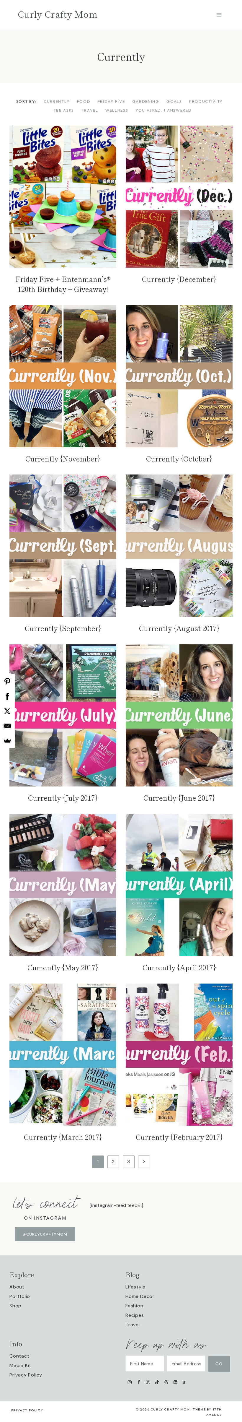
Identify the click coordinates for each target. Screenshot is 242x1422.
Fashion (134, 1306)
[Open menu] (218, 14)
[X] (7, 711)
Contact (19, 1356)
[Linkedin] (175, 1382)
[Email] (7, 726)
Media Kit (20, 1365)
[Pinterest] (148, 1382)
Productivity (206, 101)
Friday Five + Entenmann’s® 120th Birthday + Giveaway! (63, 284)
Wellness (116, 110)
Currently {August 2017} (179, 628)
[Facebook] (139, 1382)
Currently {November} (62, 458)
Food (84, 101)
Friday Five (111, 101)
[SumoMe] (7, 740)
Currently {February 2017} (179, 1137)
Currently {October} (179, 458)
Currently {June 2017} (179, 797)
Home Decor (140, 1296)
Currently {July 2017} (63, 797)
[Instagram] (129, 1382)
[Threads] (166, 1382)
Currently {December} (179, 279)
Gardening (145, 101)
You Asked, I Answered (163, 110)
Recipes (134, 1315)
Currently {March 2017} (63, 1137)
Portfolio (19, 1296)
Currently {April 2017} (179, 967)
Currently (57, 101)
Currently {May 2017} (62, 967)
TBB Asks (63, 110)
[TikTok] (157, 1382)
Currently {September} (63, 628)
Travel (89, 110)
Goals (174, 101)
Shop (15, 1306)
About (16, 1287)
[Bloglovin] (184, 1382)
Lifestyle (135, 1287)
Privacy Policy (25, 1375)
